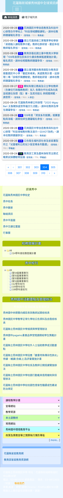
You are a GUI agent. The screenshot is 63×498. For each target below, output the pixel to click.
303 (36, 167)
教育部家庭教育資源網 (16, 459)
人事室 (31, 97)
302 (28, 167)
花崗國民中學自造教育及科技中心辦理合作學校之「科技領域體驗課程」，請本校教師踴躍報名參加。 (30, 31)
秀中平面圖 (9, 220)
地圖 (8, 483)
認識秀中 (31, 189)
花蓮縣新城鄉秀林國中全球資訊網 (36, 3)
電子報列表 (30, 17)
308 (26, 173)
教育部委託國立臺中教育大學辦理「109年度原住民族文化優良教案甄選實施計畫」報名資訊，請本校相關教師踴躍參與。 (31, 57)
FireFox (42, 486)
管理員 (27, 35)
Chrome (31, 486)
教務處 (41, 35)
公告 (20, 28)
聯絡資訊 (8, 213)
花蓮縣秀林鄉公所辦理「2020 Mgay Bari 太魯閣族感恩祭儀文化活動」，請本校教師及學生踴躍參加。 (30, 106)
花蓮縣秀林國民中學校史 (16, 195)
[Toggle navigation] (17, 9)
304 (45, 167)
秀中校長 (8, 201)
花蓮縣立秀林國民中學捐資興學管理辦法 (25, 328)
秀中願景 (8, 207)
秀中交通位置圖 (11, 226)
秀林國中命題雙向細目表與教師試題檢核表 (26, 312)
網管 (18, 486)
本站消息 (12, 17)
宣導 (20, 86)
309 (35, 173)
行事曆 (6, 232)
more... (54, 440)
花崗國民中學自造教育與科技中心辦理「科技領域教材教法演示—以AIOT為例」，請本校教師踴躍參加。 (31, 131)
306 (10, 173)
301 (20, 167)
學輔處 (12, 148)
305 (53, 167)
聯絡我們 (19, 483)
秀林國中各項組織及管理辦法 (31, 306)
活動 (20, 153)
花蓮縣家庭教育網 (14, 453)
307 (18, 173)
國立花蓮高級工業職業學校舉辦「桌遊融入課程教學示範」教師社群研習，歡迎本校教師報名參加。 (31, 44)
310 (43, 173)
